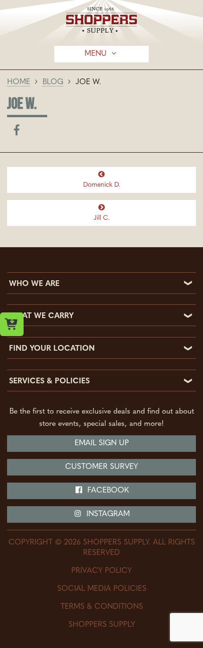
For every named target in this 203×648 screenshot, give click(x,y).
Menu (97, 54)
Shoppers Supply (101, 625)
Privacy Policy (101, 571)
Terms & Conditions (101, 607)
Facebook (107, 490)
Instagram (107, 514)
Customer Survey (101, 467)
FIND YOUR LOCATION (52, 349)
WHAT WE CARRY (41, 316)
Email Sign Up (102, 443)
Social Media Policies (101, 589)
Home (18, 82)
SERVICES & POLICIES (49, 381)
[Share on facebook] (16, 132)
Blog (52, 82)
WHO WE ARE (34, 284)
